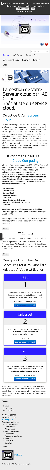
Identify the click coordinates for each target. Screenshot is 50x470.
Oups (5, 64)
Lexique (36, 60)
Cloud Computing (25, 160)
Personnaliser (22, 9)
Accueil (6, 55)
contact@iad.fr (7, 420)
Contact (26, 60)
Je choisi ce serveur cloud (25, 305)
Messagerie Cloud (11, 60)
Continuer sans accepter (25, 11)
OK (33, 9)
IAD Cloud (17, 55)
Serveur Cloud (32, 55)
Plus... (5, 228)
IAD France (18, 455)
